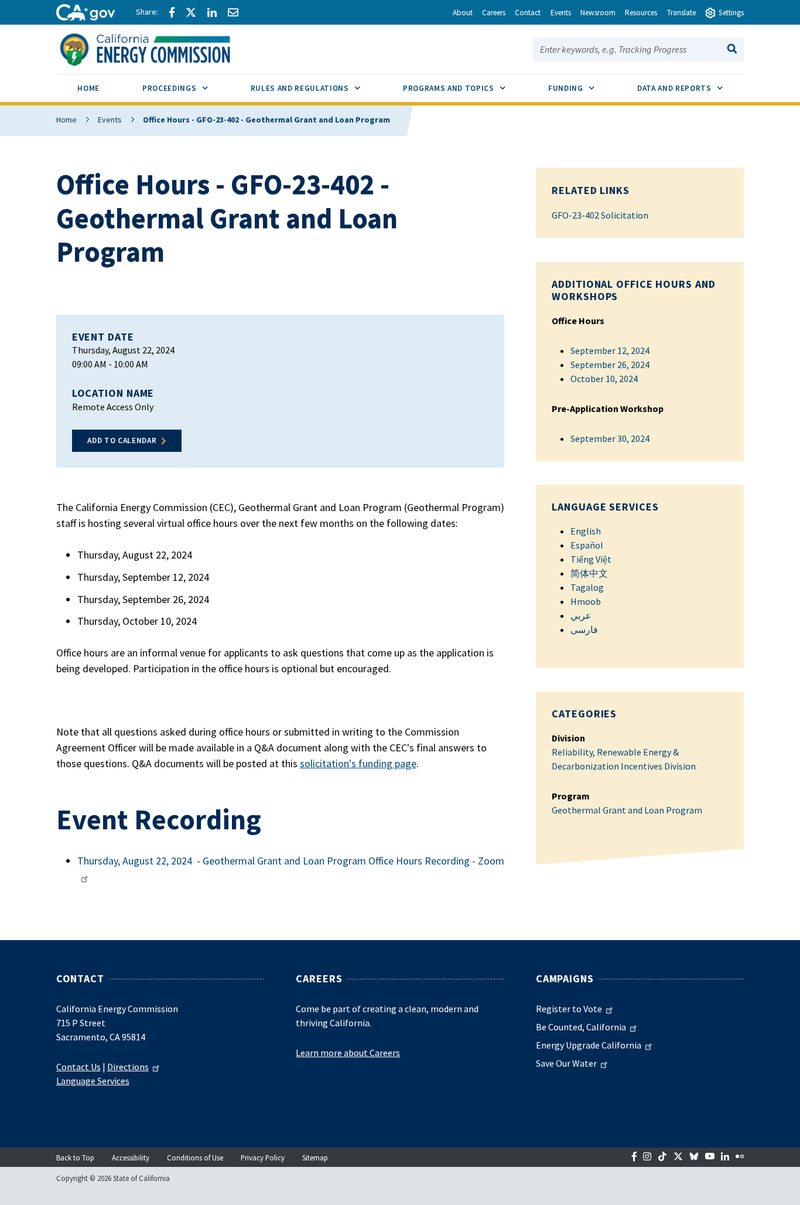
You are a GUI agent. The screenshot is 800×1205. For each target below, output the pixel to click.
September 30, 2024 (609, 438)
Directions (128, 1067)
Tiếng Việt (590, 559)
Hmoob (585, 601)
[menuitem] (88, 89)
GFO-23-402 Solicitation (600, 215)
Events (110, 119)
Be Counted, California (581, 1027)
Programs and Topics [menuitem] (465, 88)
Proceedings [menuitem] (185, 88)
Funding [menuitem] (582, 88)
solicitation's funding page (358, 763)
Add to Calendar (121, 440)
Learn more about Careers (348, 1052)
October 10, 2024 (604, 378)
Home (66, 119)
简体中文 (589, 573)
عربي (581, 615)
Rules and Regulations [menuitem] (316, 88)
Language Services (92, 1081)
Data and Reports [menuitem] (690, 88)
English (585, 531)
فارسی (584, 629)
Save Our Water (566, 1063)
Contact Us (78, 1067)
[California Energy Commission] (160, 48)
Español (586, 545)
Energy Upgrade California (588, 1045)
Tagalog (587, 587)
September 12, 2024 (609, 350)
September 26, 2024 (609, 364)
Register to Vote (569, 1009)
